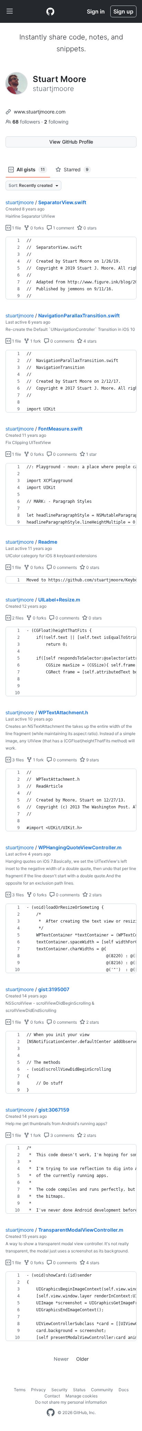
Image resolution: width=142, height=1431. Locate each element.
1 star (91, 454)
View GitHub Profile (71, 142)
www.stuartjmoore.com (39, 112)
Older (82, 1359)
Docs (124, 1389)
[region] (71, 268)
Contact (52, 1395)
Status (79, 1389)
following (56, 122)
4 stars (89, 341)
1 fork (35, 341)
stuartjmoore (20, 202)
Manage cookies (81, 1395)
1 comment (63, 227)
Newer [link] (61, 1359)
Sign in (96, 11)
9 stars (92, 759)
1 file (16, 227)
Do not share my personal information (71, 1402)
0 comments (61, 341)
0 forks (36, 227)
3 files (17, 759)
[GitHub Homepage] (51, 1412)
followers (26, 122)
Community (102, 1389)
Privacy (38, 1389)
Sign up (123, 11)
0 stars (89, 227)
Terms (20, 1389)
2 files (17, 618)
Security (59, 1389)
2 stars (95, 894)
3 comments (61, 1135)
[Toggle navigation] (10, 11)
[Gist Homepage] (50, 11)
